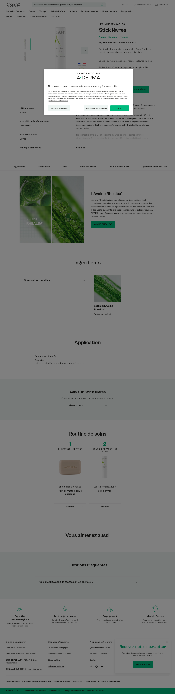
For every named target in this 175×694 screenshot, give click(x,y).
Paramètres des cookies (59, 108)
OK (119, 108)
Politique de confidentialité (58, 101)
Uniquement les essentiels (96, 108)
